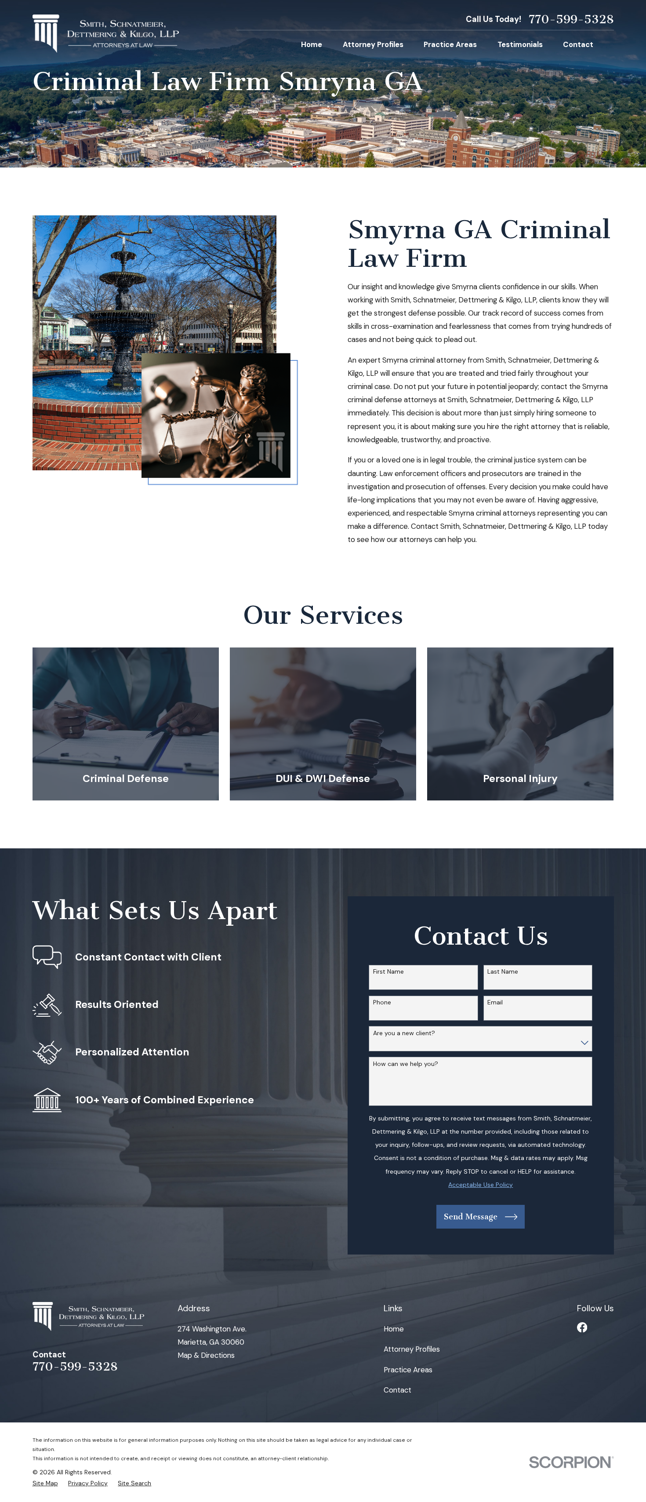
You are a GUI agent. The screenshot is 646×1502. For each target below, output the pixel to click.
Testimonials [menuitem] (520, 44)
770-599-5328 (571, 19)
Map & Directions (206, 1355)
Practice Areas (408, 1370)
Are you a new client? (404, 1033)
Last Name (502, 971)
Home (394, 1329)
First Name (388, 971)
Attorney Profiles (412, 1349)
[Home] (106, 33)
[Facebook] (582, 1327)
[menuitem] (45, 1483)
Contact (397, 1390)
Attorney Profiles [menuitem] (373, 44)
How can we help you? (405, 1064)
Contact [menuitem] (578, 44)
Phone (382, 1002)
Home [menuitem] (311, 44)
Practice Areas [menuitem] (450, 44)
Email (495, 1002)
